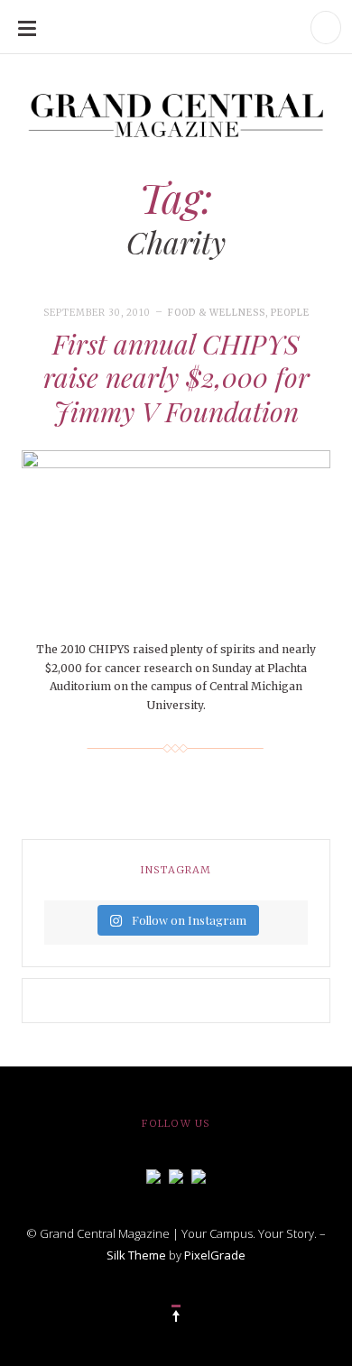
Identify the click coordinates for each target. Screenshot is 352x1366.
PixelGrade (214, 1255)
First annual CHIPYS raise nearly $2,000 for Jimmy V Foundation (176, 377)
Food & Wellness (216, 312)
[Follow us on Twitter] (176, 1175)
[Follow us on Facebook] (153, 1175)
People (290, 312)
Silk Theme (136, 1255)
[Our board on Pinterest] (198, 1175)
